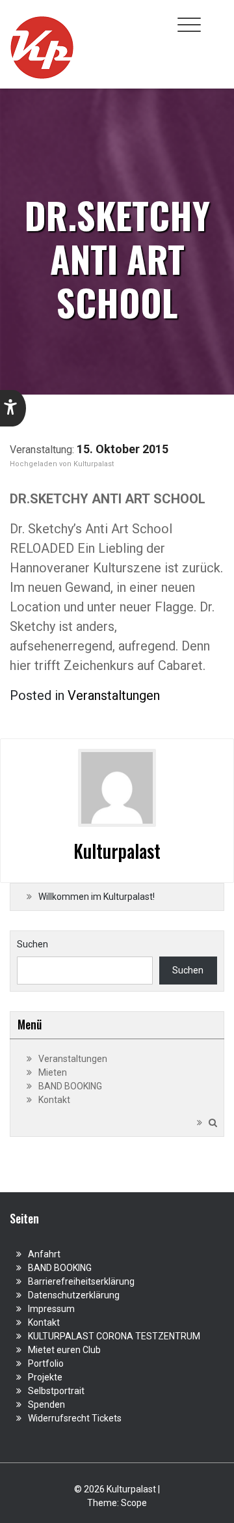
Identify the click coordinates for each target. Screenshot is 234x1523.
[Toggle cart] (216, 17)
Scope (134, 1503)
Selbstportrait (56, 1391)
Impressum (51, 1309)
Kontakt (54, 1100)
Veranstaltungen (114, 695)
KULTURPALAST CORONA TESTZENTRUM (114, 1336)
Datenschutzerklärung (74, 1295)
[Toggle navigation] (189, 25)
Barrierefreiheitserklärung (81, 1281)
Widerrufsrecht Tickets (75, 1418)
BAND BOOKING (70, 1086)
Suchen (32, 944)
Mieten (52, 1072)
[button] (13, 408)
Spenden (46, 1404)
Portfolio (46, 1363)
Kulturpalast (93, 464)
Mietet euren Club (64, 1350)
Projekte (45, 1377)
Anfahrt (44, 1254)
